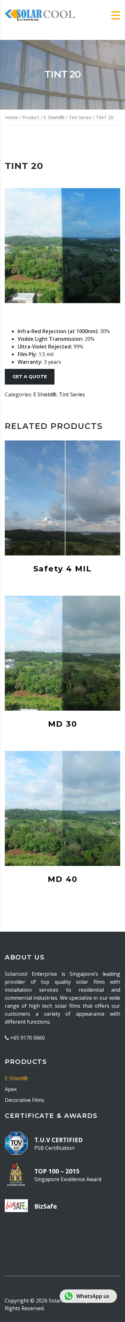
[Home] (40, 14)
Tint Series (80, 117)
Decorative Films (24, 1100)
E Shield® (54, 117)
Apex (11, 1089)
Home (11, 117)
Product (30, 117)
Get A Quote (30, 376)
